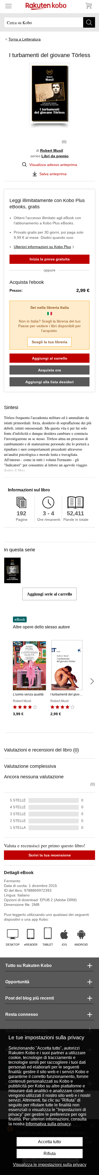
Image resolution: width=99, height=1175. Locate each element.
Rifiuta (50, 1153)
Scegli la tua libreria (49, 342)
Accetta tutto (49, 1141)
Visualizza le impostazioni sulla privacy (49, 1164)
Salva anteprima (53, 174)
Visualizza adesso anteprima (53, 165)
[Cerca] (89, 22)
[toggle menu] (8, 6)
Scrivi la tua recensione (50, 855)
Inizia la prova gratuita (50, 259)
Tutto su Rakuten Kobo (28, 965)
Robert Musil (51, 150)
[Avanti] (92, 681)
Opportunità (17, 982)
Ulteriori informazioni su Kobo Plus (42, 247)
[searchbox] (49, 22)
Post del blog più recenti (29, 998)
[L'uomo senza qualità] (12, 581)
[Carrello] (88, 6)
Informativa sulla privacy (48, 1124)
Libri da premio (55, 156)
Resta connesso (21, 1014)
